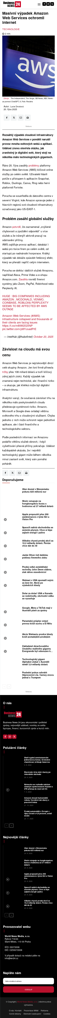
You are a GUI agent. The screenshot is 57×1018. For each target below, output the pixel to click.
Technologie (11, 29)
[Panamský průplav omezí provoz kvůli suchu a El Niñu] (11, 623)
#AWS (35, 316)
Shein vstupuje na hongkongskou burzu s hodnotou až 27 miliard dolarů (37, 503)
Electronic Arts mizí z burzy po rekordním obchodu (37, 773)
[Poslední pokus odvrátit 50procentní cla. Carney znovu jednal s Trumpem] (11, 676)
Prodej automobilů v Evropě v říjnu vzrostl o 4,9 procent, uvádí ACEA (38, 813)
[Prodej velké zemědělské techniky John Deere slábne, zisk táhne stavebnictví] (11, 570)
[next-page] (9, 687)
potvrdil (16, 227)
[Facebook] (44, 4)
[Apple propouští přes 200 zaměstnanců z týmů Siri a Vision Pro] (11, 518)
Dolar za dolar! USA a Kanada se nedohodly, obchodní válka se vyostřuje (38, 596)
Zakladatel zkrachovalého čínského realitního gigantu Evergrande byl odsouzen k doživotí (36, 649)
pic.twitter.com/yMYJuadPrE (19, 329)
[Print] (28, 118)
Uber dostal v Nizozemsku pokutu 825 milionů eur (35, 490)
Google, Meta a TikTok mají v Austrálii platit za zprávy (37, 609)
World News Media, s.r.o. (27, 1001)
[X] (52, 4)
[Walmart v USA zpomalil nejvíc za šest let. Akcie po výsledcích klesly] (11, 583)
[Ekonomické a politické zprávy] (12, 4)
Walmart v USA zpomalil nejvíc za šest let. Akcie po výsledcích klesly (38, 583)
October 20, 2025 (43, 336)
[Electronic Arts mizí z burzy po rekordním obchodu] (13, 774)
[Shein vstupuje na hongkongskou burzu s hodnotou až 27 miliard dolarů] (11, 504)
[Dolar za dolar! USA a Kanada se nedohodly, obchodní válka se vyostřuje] (11, 597)
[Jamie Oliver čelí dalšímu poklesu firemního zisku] (11, 557)
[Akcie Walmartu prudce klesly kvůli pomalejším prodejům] (11, 636)
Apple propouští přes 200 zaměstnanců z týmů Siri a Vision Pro (35, 517)
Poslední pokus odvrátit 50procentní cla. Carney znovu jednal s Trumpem (38, 675)
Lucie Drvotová (17, 106)
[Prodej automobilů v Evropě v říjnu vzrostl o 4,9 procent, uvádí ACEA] (13, 814)
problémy (34, 165)
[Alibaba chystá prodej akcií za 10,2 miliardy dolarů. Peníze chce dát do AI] (11, 544)
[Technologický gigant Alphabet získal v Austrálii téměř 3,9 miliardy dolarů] (11, 662)
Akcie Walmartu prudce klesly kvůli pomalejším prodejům (37, 635)
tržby (5, 372)
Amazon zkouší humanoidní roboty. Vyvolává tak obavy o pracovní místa (36, 800)
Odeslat (28, 989)
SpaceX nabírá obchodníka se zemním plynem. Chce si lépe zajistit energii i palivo (37, 530)
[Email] (21, 118)
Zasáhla (23, 279)
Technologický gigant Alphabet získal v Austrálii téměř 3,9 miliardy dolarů (35, 662)
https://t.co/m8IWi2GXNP (17, 325)
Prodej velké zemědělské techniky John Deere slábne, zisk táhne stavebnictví (37, 569)
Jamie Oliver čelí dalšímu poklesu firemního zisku (35, 556)
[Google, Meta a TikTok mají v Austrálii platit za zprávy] (11, 610)
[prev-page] (4, 687)
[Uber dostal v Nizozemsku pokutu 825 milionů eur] (11, 491)
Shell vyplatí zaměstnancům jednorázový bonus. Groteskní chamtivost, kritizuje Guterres (37, 759)
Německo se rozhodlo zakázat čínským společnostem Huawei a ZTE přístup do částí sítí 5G (38, 786)
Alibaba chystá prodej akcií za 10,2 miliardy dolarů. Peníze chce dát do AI (37, 543)
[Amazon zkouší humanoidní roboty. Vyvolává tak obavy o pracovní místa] (13, 801)
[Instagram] (48, 4)
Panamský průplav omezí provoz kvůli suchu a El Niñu (37, 622)
